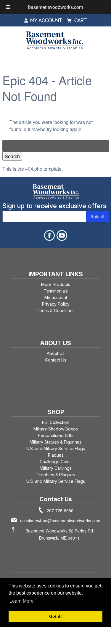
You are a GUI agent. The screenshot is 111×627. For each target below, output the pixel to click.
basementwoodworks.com (55, 7)
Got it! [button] (55, 616)
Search (12, 156)
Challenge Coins (56, 461)
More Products (55, 284)
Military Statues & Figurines (56, 441)
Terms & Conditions (56, 310)
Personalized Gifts (55, 435)
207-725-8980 (60, 510)
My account (55, 297)
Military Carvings (56, 468)
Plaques (56, 455)
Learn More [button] (21, 601)
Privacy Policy (56, 304)
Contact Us (55, 359)
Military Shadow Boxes (55, 428)
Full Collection (55, 422)
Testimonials (56, 290)
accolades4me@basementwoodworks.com (60, 521)
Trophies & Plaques (56, 474)
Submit (97, 216)
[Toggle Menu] (8, 7)
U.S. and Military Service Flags (55, 448)
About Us (56, 353)
